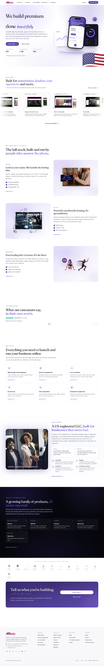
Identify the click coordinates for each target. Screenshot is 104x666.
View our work (73, 34)
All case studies (92, 87)
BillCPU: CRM (56, 637)
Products (27, 2)
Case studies (36, 2)
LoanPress (56, 642)
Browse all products (11, 547)
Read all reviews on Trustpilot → (14, 321)
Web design (41, 635)
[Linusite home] (9, 2)
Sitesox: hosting (57, 635)
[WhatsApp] (25, 651)
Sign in (84, 2)
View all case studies (51, 123)
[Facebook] (10, 651)
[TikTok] (19, 651)
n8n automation (41, 644)
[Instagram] (13, 651)
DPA (86, 660)
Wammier (55, 647)
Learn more (9, 191)
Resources (44, 2)
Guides (71, 642)
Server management (43, 637)
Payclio (55, 640)
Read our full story (57, 476)
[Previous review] (93, 324)
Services (19, 2)
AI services (40, 642)
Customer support (89, 642)
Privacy (77, 660)
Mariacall (55, 644)
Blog (70, 635)
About (86, 635)
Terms (82, 660)
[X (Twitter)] (16, 651)
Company (53, 2)
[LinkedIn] (7, 651)
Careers (87, 637)
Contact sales (93, 2)
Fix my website (41, 640)
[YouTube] (22, 651)
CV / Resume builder (74, 640)
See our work (25, 44)
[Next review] (97, 324)
